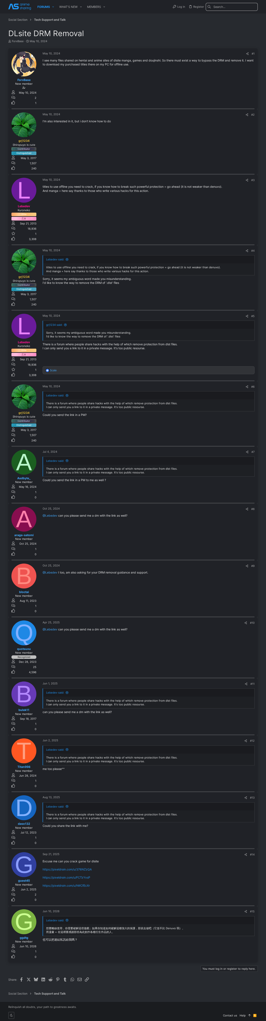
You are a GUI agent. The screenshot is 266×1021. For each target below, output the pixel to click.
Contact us (230, 1015)
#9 (253, 565)
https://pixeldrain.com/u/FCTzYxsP (66, 877)
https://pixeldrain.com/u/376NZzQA (67, 869)
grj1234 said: (54, 324)
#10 (252, 622)
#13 (252, 797)
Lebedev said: (55, 259)
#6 (253, 386)
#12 (252, 740)
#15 (252, 911)
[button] (53, 7)
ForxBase (18, 41)
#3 (253, 180)
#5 (253, 316)
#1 (253, 53)
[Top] (249, 1015)
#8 (253, 509)
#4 (253, 250)
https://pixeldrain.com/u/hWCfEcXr (66, 885)
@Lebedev (50, 515)
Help (243, 1015)
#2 (253, 114)
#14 (252, 854)
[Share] (247, 54)
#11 (252, 683)
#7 (253, 452)
